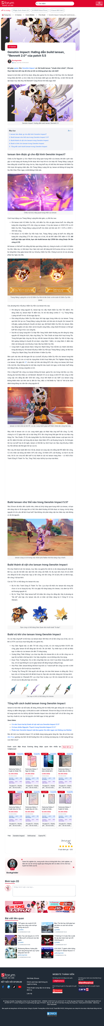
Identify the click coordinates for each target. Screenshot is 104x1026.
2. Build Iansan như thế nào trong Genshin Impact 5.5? (29, 137)
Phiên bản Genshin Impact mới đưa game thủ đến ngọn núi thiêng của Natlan (42, 730)
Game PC (41, 836)
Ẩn (69, 131)
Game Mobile (30, 15)
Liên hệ (29, 993)
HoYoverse (31, 836)
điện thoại (11, 737)
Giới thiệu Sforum (33, 978)
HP (26, 362)
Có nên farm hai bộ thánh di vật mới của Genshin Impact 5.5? (35, 724)
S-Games (18, 15)
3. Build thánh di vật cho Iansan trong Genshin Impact (28, 140)
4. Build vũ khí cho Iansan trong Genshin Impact (26, 143)
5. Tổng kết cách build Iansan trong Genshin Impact (28, 146)
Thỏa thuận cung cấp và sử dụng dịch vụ (38, 989)
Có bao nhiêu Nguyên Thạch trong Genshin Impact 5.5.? (34, 727)
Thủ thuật (42, 15)
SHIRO (22, 929)
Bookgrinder (17, 60)
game (16, 68)
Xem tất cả (67, 747)
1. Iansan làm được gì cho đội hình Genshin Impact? (28, 134)
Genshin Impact (28, 68)
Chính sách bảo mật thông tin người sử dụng (37, 983)
